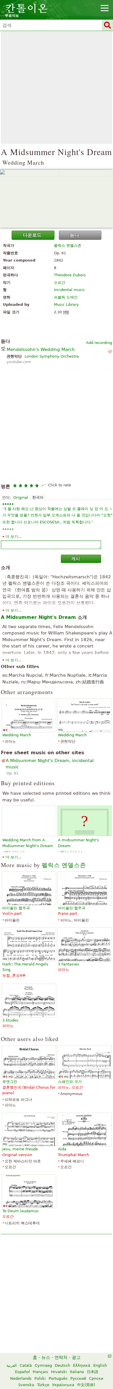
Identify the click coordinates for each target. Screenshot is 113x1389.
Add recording (99, 343)
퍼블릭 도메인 (66, 297)
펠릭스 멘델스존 (67, 245)
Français (40, 1372)
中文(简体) (86, 1385)
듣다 (74, 235)
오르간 (59, 282)
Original (20, 497)
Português (58, 1378)
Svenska (26, 1385)
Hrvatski (59, 1372)
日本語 (92, 1372)
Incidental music (69, 290)
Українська (63, 1385)
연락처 (61, 1357)
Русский (78, 1378)
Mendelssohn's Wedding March (41, 349)
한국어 (37, 497)
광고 (76, 1357)
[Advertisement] (56, 87)
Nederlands (21, 1378)
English (100, 1365)
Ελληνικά (81, 1365)
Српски (96, 1378)
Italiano (77, 1372)
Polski (40, 1378)
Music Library (66, 304)
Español (22, 1372)
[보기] (56, 199)
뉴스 (45, 1357)
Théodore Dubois (70, 275)
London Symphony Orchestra (52, 356)
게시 (75, 558)
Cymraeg (43, 1365)
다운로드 (32, 235)
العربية (11, 1365)
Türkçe (43, 1385)
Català (26, 1365)
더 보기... (13, 536)
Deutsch (62, 1365)
